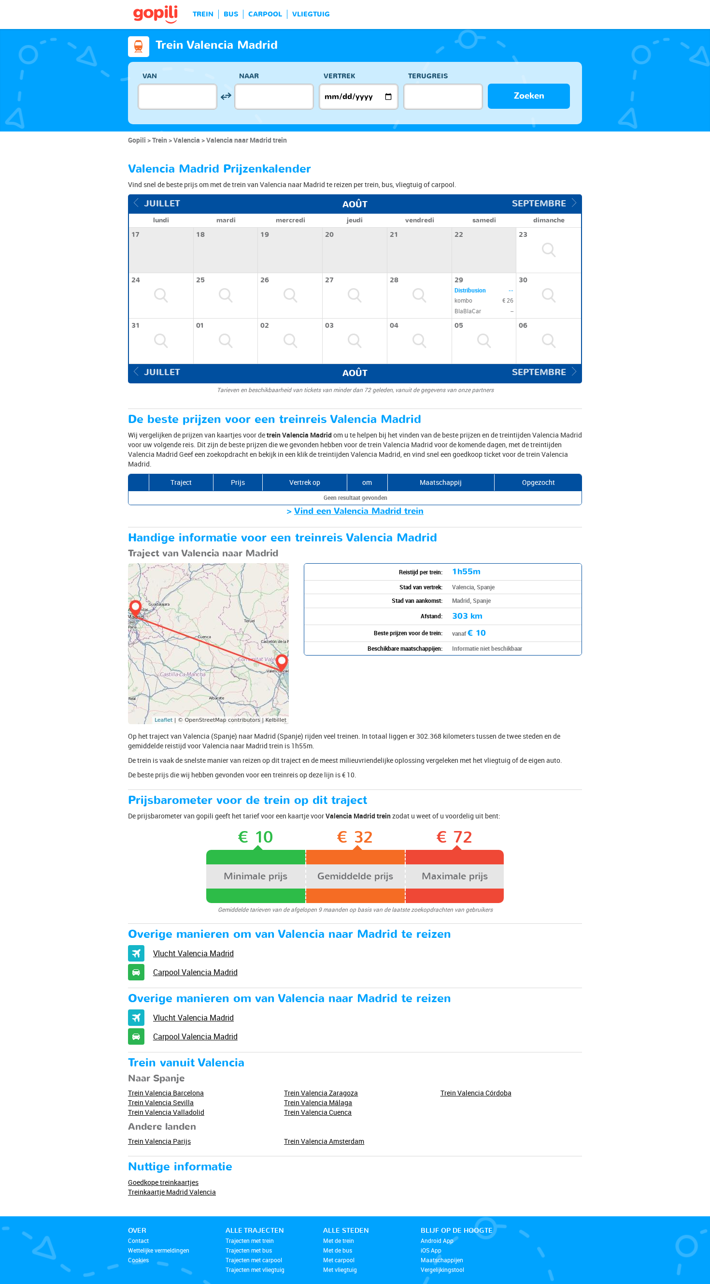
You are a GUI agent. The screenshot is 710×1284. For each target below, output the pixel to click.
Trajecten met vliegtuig (255, 1269)
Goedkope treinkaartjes (163, 1182)
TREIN (203, 14)
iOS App (431, 1250)
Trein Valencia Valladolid (166, 1112)
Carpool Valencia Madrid (195, 972)
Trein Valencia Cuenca (318, 1112)
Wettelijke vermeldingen (158, 1250)
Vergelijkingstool (442, 1269)
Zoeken (529, 96)
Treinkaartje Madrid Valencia (172, 1191)
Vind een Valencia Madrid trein (359, 511)
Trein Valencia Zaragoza (321, 1092)
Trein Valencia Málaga (318, 1102)
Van (149, 76)
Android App (437, 1240)
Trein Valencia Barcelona (166, 1092)
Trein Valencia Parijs (159, 1141)
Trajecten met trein (250, 1240)
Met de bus (337, 1250)
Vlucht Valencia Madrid (193, 953)
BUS (231, 14)
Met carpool (339, 1260)
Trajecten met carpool (254, 1260)
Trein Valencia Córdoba (475, 1092)
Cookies (138, 1260)
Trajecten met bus (249, 1250)
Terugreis (428, 76)
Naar (249, 76)
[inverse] (225, 96)
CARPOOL (265, 14)
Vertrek (339, 76)
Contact (138, 1240)
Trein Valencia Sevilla (161, 1102)
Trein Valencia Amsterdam (324, 1141)
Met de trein (338, 1240)
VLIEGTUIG (311, 14)
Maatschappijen (442, 1260)
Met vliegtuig (340, 1269)
